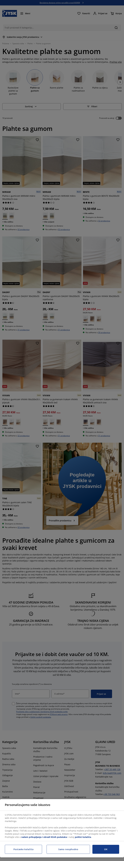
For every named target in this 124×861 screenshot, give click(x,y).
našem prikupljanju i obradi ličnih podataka (44, 837)
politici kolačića (83, 837)
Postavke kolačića (23, 849)
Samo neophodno (68, 849)
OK (105, 849)
